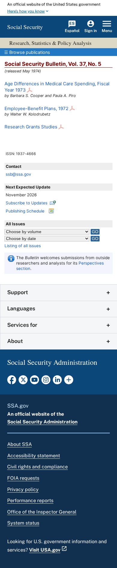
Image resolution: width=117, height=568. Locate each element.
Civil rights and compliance (37, 467)
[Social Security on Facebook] (11, 381)
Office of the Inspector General (41, 512)
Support (17, 292)
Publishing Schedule (25, 211)
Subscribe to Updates (26, 203)
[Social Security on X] (23, 381)
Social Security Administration (42, 422)
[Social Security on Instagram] (45, 381)
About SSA (19, 444)
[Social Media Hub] (68, 381)
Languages (21, 308)
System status (23, 523)
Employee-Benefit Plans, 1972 (36, 108)
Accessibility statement (33, 455)
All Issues (15, 223)
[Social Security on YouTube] (34, 381)
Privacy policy (23, 489)
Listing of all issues (22, 245)
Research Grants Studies (30, 127)
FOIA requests (23, 478)
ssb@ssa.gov (18, 174)
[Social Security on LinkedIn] (57, 381)
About (15, 341)
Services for (22, 325)
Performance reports (30, 500)
